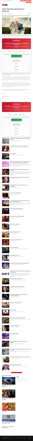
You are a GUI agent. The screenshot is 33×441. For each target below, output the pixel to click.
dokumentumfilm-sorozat (20, 380)
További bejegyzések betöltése (16, 372)
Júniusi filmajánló (13, 153)
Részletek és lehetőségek (16, 119)
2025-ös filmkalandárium (14, 333)
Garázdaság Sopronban (6, 423)
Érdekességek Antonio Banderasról (16, 278)
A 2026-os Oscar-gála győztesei (15, 192)
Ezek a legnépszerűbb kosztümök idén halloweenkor (19, 263)
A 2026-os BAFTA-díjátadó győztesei (16, 208)
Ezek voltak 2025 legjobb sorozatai (16, 239)
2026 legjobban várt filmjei (14, 255)
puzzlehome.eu (16, 66)
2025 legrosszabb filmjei (14, 247)
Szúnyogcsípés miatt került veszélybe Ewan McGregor (19, 177)
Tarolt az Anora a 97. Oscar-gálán (16, 302)
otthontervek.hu (16, 69)
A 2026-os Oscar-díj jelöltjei (15, 224)
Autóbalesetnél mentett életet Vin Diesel (17, 286)
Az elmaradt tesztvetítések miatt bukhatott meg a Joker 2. (20, 356)
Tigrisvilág (20, 378)
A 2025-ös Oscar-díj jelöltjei (15, 325)
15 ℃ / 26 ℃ (3, 0)
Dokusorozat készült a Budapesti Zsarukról (17, 317)
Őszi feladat (4, 411)
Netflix (24, 378)
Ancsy (5, 13)
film (17, 378)
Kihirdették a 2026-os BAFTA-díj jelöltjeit (17, 216)
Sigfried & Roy (27, 380)
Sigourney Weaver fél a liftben (15, 364)
